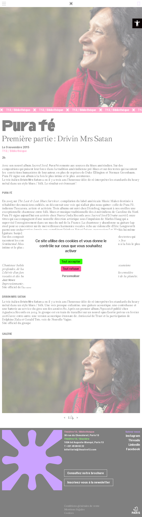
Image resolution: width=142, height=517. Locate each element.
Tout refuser (71, 269)
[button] (137, 23)
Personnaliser (71, 276)
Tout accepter (70, 261)
